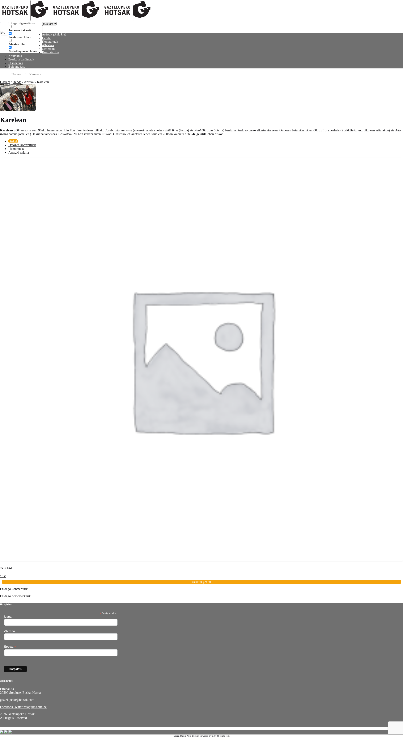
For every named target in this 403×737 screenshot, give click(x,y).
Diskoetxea (15, 63)
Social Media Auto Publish (186, 735)
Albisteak (48, 45)
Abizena (9, 631)
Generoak (48, 48)
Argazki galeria (18, 152)
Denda (46, 38)
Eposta (10, 647)
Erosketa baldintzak (21, 59)
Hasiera (5, 82)
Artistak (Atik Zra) (54, 34)
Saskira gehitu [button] (201, 582)
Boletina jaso (16, 66)
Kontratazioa (50, 52)
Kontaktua (15, 56)
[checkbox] (30, 28)
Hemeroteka (16, 149)
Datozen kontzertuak (22, 145)
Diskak (13, 141)
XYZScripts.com (221, 735)
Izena (8, 616)
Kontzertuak (50, 41)
